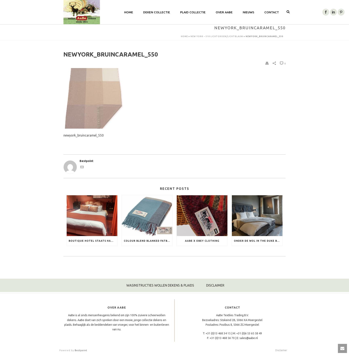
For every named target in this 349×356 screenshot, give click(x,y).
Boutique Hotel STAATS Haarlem (93, 240)
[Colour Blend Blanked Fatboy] (147, 215)
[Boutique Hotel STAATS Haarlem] (92, 215)
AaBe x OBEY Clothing (202, 240)
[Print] (267, 63)
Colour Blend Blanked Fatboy (147, 240)
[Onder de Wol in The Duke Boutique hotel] (257, 215)
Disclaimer (281, 350)
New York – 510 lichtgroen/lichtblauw (216, 36)
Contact (271, 12)
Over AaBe (224, 12)
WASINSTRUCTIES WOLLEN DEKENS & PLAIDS (160, 285)
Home (128, 12)
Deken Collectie (156, 12)
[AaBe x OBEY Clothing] (202, 215)
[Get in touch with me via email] (82, 168)
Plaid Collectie (193, 12)
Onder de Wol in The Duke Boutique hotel (258, 240)
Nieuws (248, 12)
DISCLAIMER (215, 285)
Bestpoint (81, 350)
